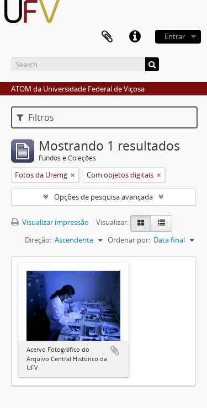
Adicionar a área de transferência (114, 350)
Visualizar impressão (54, 222)
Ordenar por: (129, 240)
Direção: (38, 240)
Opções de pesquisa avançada (103, 197)
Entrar (174, 36)
